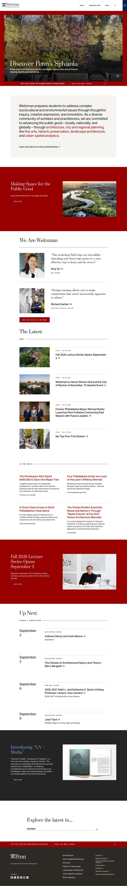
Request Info (95, 5)
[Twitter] (15, 877)
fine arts (31, 131)
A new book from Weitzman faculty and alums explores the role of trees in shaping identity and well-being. (44, 70)
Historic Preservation (72, 866)
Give (107, 5)
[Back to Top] (120, 874)
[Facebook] (12, 877)
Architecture (68, 855)
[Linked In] (18, 877)
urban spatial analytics (42, 135)
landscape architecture (88, 131)
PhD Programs (69, 877)
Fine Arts (66, 863)
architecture (55, 127)
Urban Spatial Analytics (73, 874)
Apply (82, 5)
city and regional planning (85, 127)
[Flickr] (27, 877)
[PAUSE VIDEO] (117, 76)
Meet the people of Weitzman (35, 320)
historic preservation (53, 131)
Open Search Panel (115, 5)
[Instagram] (21, 877)
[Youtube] (24, 877)
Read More (18, 201)
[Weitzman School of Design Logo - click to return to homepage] (10, 5)
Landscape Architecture (73, 870)
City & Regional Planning (73, 859)
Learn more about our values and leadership (38, 147)
